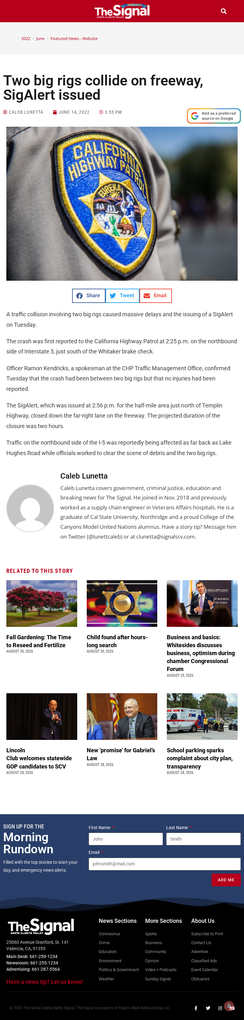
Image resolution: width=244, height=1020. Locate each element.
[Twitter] (208, 1008)
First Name (100, 827)
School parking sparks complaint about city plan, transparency (200, 758)
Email (94, 852)
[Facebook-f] (196, 1008)
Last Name (177, 827)
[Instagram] (220, 1008)
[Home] (13, 38)
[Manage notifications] (229, 1006)
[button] (20, 12)
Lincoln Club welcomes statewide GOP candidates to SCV (39, 758)
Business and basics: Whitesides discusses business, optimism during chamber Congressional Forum (201, 653)
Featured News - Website (74, 38)
